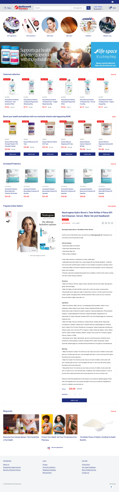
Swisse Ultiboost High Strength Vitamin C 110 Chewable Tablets (11, 144)
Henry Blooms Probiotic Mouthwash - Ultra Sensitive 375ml (12, 102)
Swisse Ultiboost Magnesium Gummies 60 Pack (106, 144)
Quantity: (65, 394)
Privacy (45, 464)
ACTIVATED (8, 186)
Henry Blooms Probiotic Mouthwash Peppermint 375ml (68, 102)
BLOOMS (7, 97)
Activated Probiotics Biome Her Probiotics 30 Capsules (68, 191)
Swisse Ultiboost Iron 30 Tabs (31, 143)
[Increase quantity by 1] (79, 394)
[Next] (115, 25)
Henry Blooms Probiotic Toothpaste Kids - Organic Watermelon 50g (50, 102)
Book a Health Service (89, 470)
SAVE (114, 116)
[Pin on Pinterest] (106, 223)
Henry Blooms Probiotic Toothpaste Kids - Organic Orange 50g (106, 102)
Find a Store (86, 464)
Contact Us (85, 473)
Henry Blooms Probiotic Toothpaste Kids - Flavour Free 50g (87, 102)
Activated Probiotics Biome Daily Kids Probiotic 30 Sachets (11, 191)
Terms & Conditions (49, 467)
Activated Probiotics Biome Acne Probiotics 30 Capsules (87, 191)
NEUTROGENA (66, 223)
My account (98, 9)
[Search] (88, 8)
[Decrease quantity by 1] (70, 394)
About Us (6, 464)
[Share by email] (112, 223)
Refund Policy (47, 473)
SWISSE (7, 139)
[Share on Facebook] (103, 223)
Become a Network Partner (12, 470)
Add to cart (12, 154)
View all (113, 74)
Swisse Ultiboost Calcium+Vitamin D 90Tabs (85, 144)
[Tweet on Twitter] (109, 223)
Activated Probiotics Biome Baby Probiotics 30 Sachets (31, 191)
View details (112, 206)
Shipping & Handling (49, 470)
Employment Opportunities (12, 467)
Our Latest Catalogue (89, 467)
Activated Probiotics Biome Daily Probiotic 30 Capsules (49, 191)
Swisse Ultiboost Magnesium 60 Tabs (67, 143)
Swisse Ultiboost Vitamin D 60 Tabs (49, 143)
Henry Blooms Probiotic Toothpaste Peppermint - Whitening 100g (31, 102)
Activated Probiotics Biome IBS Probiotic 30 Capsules (105, 191)
